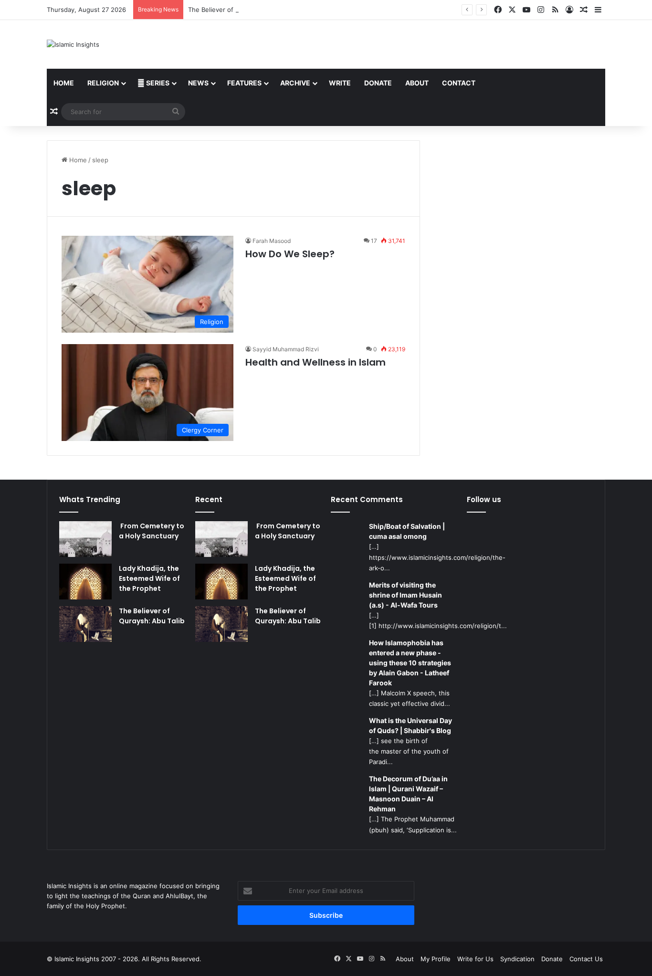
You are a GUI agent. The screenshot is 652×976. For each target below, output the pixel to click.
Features (244, 83)
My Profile (436, 959)
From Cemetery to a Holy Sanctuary (151, 531)
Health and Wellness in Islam (315, 362)
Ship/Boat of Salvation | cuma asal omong (407, 531)
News (198, 83)
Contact (458, 83)
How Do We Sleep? (290, 254)
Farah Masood (271, 240)
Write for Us (475, 959)
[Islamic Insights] (73, 44)
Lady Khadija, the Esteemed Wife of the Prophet (149, 578)
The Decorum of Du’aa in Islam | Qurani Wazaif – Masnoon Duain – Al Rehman (408, 794)
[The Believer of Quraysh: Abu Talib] (85, 624)
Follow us (484, 499)
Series (157, 83)
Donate (378, 83)
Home (63, 83)
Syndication (517, 959)
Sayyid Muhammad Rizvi (285, 349)
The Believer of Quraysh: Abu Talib (239, 9)
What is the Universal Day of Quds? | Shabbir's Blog (410, 725)
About (417, 83)
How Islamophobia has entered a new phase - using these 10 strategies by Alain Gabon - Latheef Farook (410, 663)
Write (340, 83)
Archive (295, 83)
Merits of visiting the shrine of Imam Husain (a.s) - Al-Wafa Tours (405, 595)
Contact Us (586, 959)
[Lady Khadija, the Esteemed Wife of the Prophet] (85, 581)
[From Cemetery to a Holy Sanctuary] (85, 539)
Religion (103, 83)
